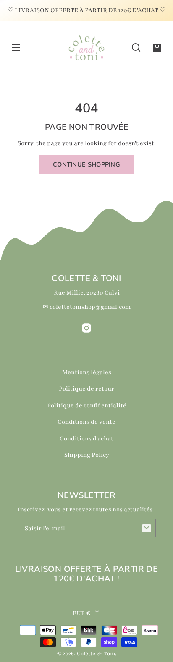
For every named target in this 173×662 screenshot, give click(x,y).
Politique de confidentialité (86, 405)
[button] (136, 47)
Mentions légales (86, 372)
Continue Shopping (86, 164)
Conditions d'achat (86, 439)
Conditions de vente (86, 422)
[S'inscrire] (146, 528)
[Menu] (16, 47)
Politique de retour (86, 389)
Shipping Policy (86, 455)
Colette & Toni (96, 653)
